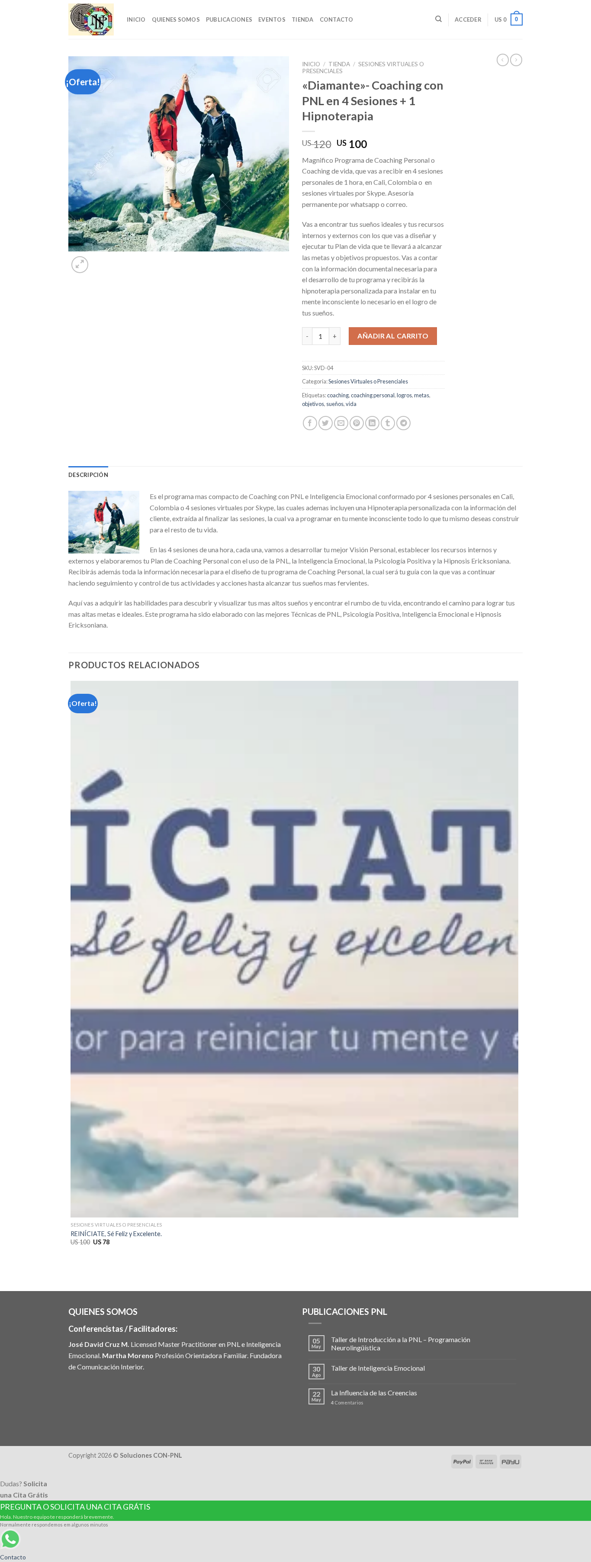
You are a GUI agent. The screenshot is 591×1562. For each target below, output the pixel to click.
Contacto (336, 19)
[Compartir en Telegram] (403, 423)
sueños (335, 403)
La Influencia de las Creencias (374, 1392)
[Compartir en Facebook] (310, 423)
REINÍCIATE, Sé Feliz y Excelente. (116, 1233)
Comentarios (347, 1402)
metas (421, 395)
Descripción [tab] (88, 474)
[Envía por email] (341, 423)
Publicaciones (229, 19)
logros (404, 395)
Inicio (136, 19)
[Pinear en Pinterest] (357, 423)
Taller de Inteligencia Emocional (378, 1368)
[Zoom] (79, 264)
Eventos (272, 19)
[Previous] (72, 1275)
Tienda (303, 19)
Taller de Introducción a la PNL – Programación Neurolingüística (400, 1343)
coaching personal (373, 395)
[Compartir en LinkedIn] (372, 423)
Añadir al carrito (392, 336)
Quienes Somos (176, 19)
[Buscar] (438, 19)
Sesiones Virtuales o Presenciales (368, 381)
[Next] (100, 259)
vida (351, 403)
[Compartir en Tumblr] (388, 423)
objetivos (313, 403)
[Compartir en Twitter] (325, 423)
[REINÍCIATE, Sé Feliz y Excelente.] (294, 949)
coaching (338, 395)
